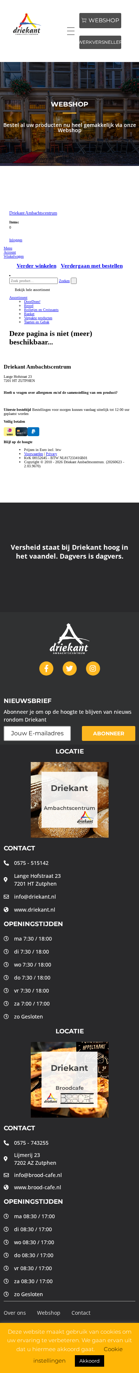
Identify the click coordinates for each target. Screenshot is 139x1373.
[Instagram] (93, 668)
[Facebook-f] (46, 668)
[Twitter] (70, 668)
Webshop (48, 1312)
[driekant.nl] (36, 24)
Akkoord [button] (89, 1361)
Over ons (15, 1312)
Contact (81, 1312)
